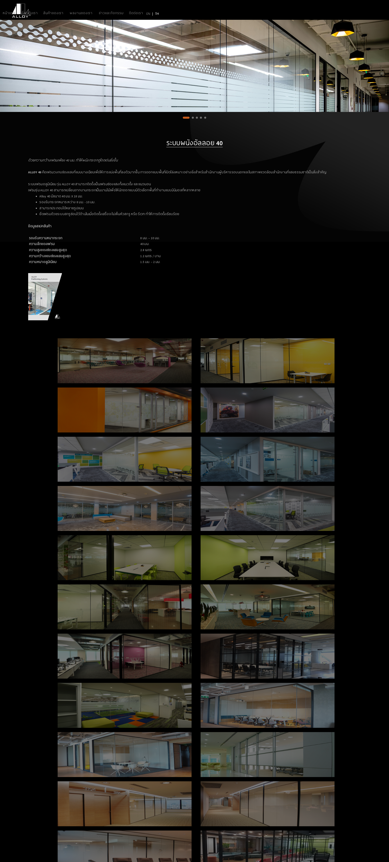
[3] (197, 120)
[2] (190, 120)
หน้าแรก (9, 12)
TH (157, 13)
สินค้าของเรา (53, 12)
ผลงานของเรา (81, 12)
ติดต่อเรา (136, 12)
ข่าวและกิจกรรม (111, 12)
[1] (183, 120)
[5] (205, 120)
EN (148, 13)
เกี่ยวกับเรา (29, 12)
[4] (201, 120)
